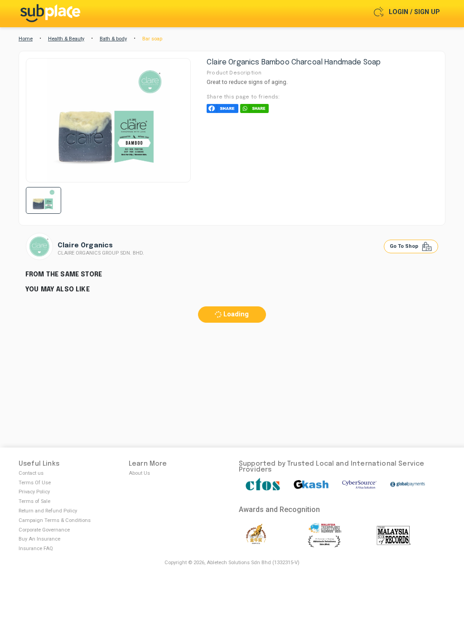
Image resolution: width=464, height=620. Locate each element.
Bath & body (113, 39)
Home (26, 39)
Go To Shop (405, 246)
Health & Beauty (66, 39)
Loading (235, 314)
